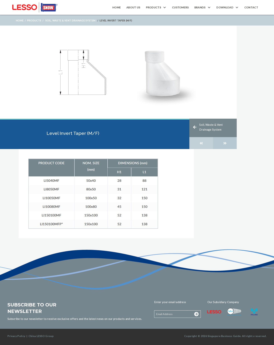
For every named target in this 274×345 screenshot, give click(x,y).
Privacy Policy (16, 336)
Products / (35, 20)
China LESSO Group (41, 336)
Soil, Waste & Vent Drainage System (70, 20)
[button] (164, 7)
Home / (21, 20)
